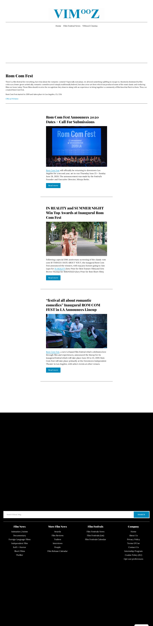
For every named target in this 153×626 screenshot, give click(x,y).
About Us (133, 535)
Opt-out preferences (133, 559)
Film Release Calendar (57, 551)
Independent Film (19, 543)
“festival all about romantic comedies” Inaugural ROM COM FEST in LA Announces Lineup (73, 305)
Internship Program (133, 551)
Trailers (57, 539)
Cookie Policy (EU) (133, 555)
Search (141, 515)
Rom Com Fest (52, 170)
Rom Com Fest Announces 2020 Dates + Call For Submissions (72, 119)
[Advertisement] (76, 45)
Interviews (57, 543)
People (57, 547)
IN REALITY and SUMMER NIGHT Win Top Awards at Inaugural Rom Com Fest (75, 213)
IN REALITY (60, 268)
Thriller (19, 555)
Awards (57, 531)
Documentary (19, 535)
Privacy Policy (133, 539)
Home (58, 26)
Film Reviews (57, 535)
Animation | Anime (19, 531)
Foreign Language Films (19, 539)
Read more (53, 185)
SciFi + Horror (19, 547)
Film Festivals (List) (95, 535)
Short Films (19, 551)
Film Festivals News (95, 531)
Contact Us (133, 547)
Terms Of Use (133, 543)
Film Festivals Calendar (95, 539)
